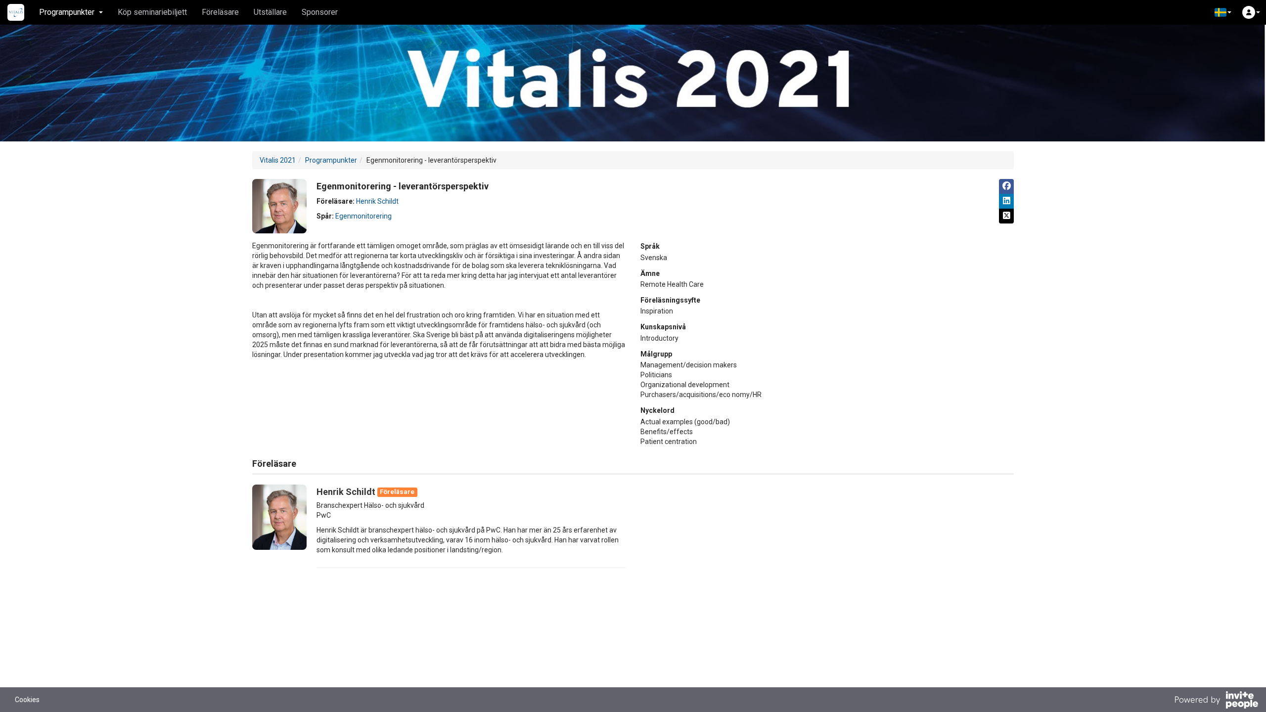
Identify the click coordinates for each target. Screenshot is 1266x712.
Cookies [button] (27, 700)
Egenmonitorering (363, 216)
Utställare (270, 12)
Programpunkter (331, 160)
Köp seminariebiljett (152, 12)
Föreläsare (220, 12)
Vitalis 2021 (278, 160)
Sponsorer (320, 12)
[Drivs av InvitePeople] (1216, 701)
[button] (1223, 12)
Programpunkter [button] (66, 12)
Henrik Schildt (377, 201)
